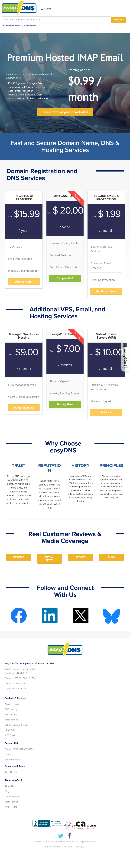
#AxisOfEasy (11, 772)
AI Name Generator (12, 25)
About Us (9, 786)
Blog (7, 791)
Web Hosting (11, 714)
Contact (8, 754)
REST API (9, 730)
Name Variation (31, 25)
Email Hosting (11, 719)
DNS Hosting (11, 709)
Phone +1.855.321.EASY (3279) (19, 749)
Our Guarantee (12, 796)
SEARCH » (118, 19)
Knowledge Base (13, 759)
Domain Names (12, 704)
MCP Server (10, 735)
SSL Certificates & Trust (16, 725)
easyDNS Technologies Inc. (61, 841)
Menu (47, 8)
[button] (56, 130)
